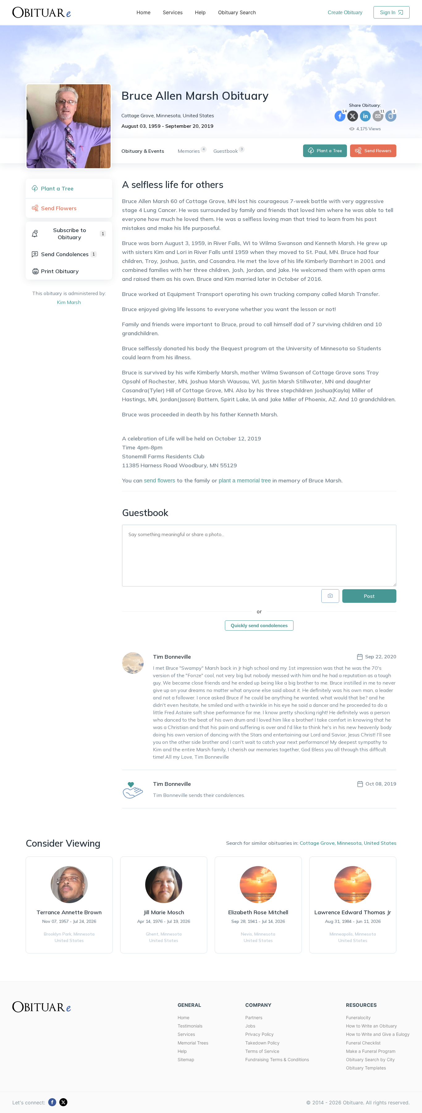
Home (183, 1017)
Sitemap (186, 1059)
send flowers (159, 480)
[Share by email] (378, 116)
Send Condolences (68, 254)
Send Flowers (378, 150)
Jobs (250, 1025)
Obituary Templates (366, 1067)
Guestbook (225, 151)
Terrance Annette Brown (69, 912)
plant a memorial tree (245, 480)
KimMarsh (69, 302)
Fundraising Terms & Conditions (277, 1059)
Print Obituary (60, 271)
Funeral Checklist (363, 1042)
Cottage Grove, (318, 843)
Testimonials (190, 1025)
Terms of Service (262, 1051)
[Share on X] (352, 116)
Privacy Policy (259, 1034)
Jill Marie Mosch (163, 912)
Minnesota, (350, 843)
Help (182, 1051)
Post (369, 596)
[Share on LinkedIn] (365, 116)
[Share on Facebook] (340, 116)
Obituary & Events (142, 151)
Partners (253, 1017)
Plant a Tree (329, 150)
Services (186, 1034)
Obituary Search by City (370, 1059)
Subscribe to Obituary (78, 234)
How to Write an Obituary (371, 1025)
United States (380, 843)
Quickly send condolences (259, 625)
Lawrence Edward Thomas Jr (352, 912)
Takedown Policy (262, 1042)
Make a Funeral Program (370, 1051)
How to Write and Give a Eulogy (378, 1034)
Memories (189, 151)
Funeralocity (358, 1017)
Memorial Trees (193, 1042)
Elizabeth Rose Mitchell (258, 912)
